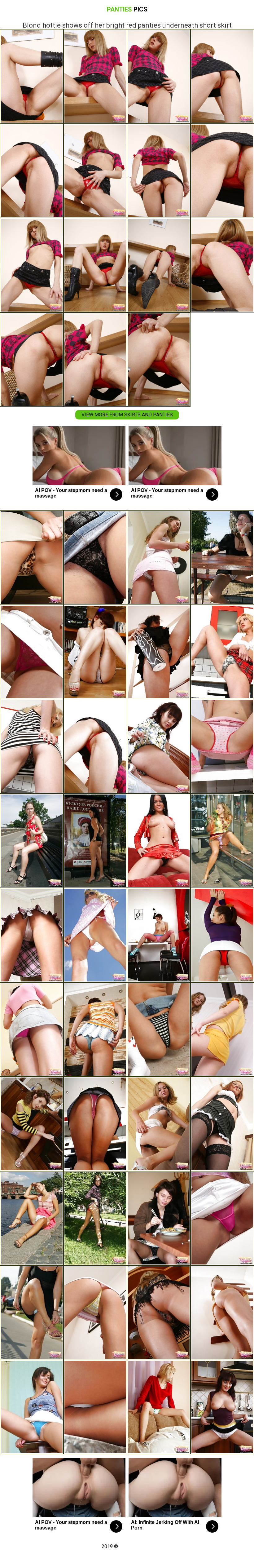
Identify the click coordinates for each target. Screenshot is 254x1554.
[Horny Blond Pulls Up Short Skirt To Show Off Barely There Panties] (158, 1312)
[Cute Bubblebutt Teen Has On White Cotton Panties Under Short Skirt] (95, 652)
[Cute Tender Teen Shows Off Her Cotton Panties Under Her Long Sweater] (158, 1407)
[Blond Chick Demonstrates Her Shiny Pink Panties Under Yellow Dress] (222, 841)
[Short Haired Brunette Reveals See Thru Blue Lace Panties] (95, 1029)
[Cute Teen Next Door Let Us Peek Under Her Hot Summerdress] (32, 841)
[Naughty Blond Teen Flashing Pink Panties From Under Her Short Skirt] (32, 1029)
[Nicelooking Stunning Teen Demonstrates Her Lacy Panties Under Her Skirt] (222, 1218)
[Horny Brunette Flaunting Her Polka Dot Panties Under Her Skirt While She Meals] (158, 1218)
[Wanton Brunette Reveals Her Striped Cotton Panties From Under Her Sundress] (95, 1312)
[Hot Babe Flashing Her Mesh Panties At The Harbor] (32, 1312)
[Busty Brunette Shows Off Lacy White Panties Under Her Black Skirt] (222, 1407)
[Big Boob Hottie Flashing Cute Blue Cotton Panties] (32, 1407)
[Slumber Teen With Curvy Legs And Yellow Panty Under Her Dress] (222, 1312)
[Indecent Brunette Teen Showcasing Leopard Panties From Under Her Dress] (158, 746)
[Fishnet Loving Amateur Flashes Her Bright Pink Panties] (158, 935)
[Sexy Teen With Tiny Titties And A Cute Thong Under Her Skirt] (32, 557)
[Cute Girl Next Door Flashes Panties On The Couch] (158, 1124)
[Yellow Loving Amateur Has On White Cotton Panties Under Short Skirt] (222, 1029)
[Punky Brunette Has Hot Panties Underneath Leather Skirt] (32, 1124)
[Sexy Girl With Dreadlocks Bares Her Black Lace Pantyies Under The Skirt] (95, 557)
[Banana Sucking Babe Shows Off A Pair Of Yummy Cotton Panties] (158, 557)
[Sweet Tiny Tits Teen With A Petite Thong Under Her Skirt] (158, 1029)
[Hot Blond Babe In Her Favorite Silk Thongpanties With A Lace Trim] (222, 652)
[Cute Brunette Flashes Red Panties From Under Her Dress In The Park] (95, 1218)
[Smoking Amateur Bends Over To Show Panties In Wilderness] (95, 1407)
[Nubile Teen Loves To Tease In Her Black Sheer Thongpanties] (158, 841)
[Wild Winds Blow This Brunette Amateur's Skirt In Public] (32, 1218)
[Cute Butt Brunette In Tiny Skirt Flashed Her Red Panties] (32, 652)
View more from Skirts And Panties (127, 415)
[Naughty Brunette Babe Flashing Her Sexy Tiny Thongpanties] (158, 652)
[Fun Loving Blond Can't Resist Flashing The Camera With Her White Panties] (95, 935)
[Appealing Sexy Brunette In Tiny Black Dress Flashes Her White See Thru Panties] (222, 557)
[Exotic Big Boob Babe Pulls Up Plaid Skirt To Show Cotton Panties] (32, 935)
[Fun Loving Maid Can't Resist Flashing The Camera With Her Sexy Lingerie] (222, 1124)
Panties (127, 9)
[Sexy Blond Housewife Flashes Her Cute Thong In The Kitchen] (32, 746)
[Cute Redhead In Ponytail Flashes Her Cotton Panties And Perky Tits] (222, 746)
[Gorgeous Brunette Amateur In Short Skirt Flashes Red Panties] (222, 935)
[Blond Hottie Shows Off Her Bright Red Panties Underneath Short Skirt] (95, 746)
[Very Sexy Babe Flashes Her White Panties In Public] (95, 841)
